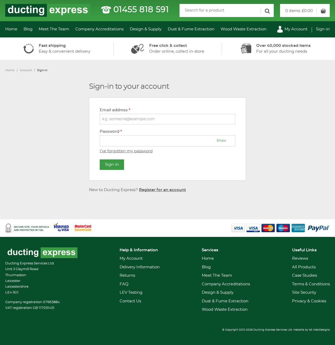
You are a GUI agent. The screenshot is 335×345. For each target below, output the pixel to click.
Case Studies (304, 275)
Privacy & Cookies (309, 301)
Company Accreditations (99, 29)
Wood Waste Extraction (243, 29)
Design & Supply (145, 29)
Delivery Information (140, 267)
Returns (127, 275)
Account (26, 70)
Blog (28, 29)
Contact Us (130, 301)
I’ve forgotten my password (126, 151)
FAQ (124, 284)
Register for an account (162, 190)
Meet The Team (54, 29)
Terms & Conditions (311, 284)
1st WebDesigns (319, 330)
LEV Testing (131, 292)
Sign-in (323, 29)
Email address (115, 110)
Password (111, 131)
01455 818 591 (141, 9)
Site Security (304, 292)
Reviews (300, 258)
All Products (304, 267)
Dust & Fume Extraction (191, 29)
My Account (295, 29)
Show (221, 140)
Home (11, 29)
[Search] (267, 11)
